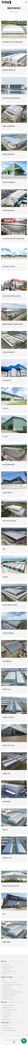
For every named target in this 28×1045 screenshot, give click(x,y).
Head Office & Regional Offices (9, 1030)
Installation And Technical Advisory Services (12, 991)
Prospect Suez (7, 858)
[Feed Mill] (14, 564)
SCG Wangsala (7, 661)
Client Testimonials (7, 1012)
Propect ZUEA (7, 689)
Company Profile (6, 964)
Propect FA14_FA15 (8, 717)
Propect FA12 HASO (8, 745)
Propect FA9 (6, 773)
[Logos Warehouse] (14, 621)
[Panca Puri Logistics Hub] (14, 873)
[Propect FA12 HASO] (14, 733)
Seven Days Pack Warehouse (11, 98)
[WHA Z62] (14, 817)
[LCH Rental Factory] (14, 254)
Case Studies (6, 1017)
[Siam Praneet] (14, 789)
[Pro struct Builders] (14, 508)
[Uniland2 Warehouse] (14, 58)
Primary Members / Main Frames (10, 982)
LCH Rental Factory (9, 267)
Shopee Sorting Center (10, 605)
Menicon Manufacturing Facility (13, 324)
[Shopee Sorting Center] (14, 593)
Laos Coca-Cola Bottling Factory (13, 239)
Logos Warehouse (8, 633)
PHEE (4, 914)
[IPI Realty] (14, 396)
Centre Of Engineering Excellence (10, 1010)
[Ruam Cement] (14, 930)
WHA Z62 (5, 830)
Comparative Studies (7, 996)
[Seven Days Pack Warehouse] (14, 86)
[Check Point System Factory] (14, 283)
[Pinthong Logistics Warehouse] (14, 30)
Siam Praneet (7, 802)
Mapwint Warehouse (9, 182)
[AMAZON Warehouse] (14, 452)
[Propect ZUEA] (14, 677)
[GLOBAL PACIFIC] (14, 480)
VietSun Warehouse (9, 210)
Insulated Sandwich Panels (9, 989)
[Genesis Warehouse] (14, 142)
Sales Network (6, 1025)
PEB (4, 980)
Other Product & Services (8, 998)
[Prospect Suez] (14, 845)
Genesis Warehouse (9, 154)
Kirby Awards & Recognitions (9, 971)
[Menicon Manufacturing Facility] (14, 312)
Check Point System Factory (12, 296)
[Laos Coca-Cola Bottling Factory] (14, 226)
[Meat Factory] (14, 368)
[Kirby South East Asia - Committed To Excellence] (6, 2)
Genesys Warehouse (9, 126)
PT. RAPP (5, 436)
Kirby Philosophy (6, 969)
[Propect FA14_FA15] (14, 705)
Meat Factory (7, 380)
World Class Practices (8, 1007)
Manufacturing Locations (8, 1028)
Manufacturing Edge (7, 1019)
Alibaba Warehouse (9, 352)
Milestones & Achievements (9, 1005)
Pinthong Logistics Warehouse (12, 42)
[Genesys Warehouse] (14, 114)
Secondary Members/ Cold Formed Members (13, 984)
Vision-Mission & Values (8, 966)
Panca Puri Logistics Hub (11, 886)
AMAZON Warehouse (9, 465)
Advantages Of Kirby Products (9, 994)
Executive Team (6, 973)
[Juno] (14, 536)
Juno (4, 549)
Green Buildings (6, 1014)
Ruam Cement (7, 942)
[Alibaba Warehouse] (14, 340)
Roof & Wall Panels (7, 987)
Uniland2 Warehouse (9, 70)
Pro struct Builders (9, 521)
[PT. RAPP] (14, 424)
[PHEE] (14, 901)
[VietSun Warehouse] (14, 198)
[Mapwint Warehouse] (14, 170)
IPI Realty (6, 408)
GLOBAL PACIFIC (7, 493)
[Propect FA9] (14, 761)
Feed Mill (5, 577)
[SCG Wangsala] (14, 649)
